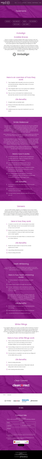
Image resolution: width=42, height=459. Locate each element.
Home (16, 2)
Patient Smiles (24, 2)
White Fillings (17, 24)
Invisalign (8, 21)
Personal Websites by (17, 456)
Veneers (24, 21)
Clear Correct (26, 24)
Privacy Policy (10, 435)
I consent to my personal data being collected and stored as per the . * (21, 435)
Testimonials (29, 2)
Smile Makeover (16, 21)
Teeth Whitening (32, 21)
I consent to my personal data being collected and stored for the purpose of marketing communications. (21, 438)
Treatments (19, 2)
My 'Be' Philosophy (35, 2)
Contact (40, 2)
